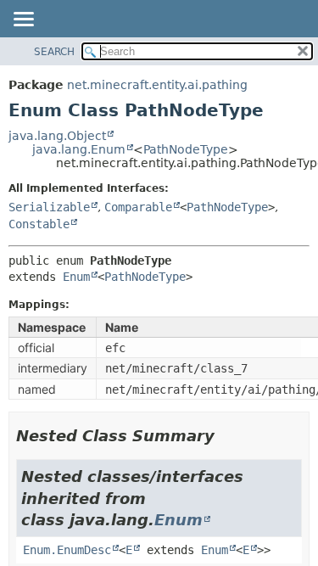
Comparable (138, 207)
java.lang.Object (57, 136)
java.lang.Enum (79, 149)
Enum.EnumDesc (67, 550)
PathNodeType (185, 149)
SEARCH (54, 52)
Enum (76, 276)
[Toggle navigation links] (22, 20)
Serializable (49, 207)
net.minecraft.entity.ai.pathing (157, 85)
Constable (39, 224)
